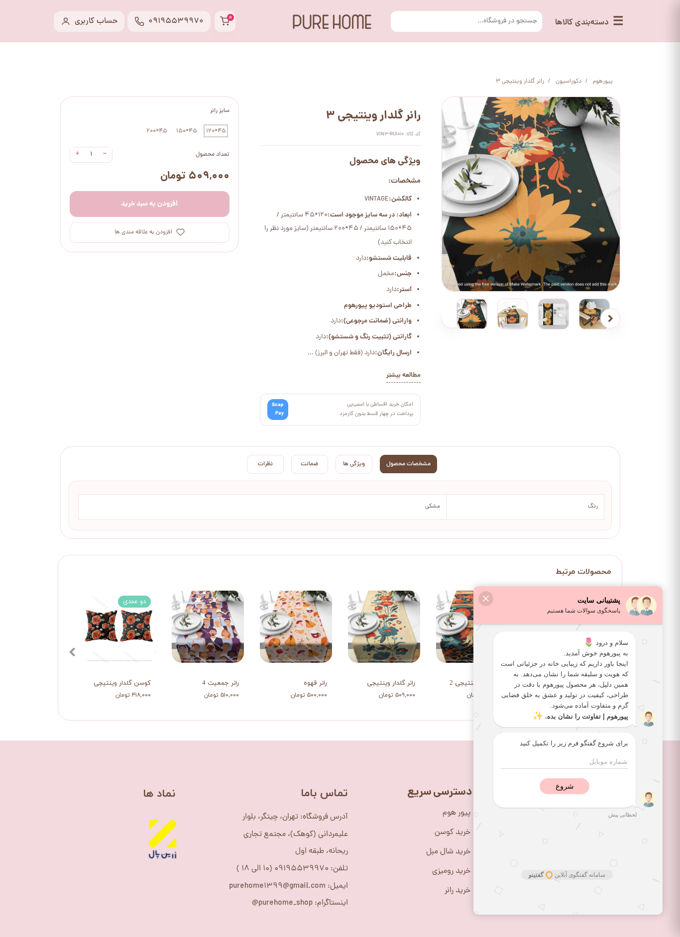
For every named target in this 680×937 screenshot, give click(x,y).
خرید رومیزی (451, 871)
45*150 (186, 130)
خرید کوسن (452, 832)
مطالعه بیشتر (403, 375)
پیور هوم (456, 813)
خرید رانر (457, 891)
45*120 (216, 130)
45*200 (156, 130)
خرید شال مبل (448, 852)
